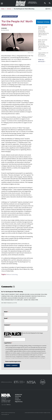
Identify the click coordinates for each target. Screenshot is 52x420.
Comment (7, 325)
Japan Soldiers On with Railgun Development (43, 54)
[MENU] (2, 3)
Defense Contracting (12, 275)
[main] (26, 192)
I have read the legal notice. (13, 361)
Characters (7, 337)
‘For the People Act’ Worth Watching (24, 9)
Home (2, 9)
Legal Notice (8, 343)
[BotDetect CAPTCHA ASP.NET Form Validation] (12, 334)
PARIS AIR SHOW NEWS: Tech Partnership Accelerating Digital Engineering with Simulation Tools (43, 31)
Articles (9, 9)
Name (6, 312)
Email (49, 9)
